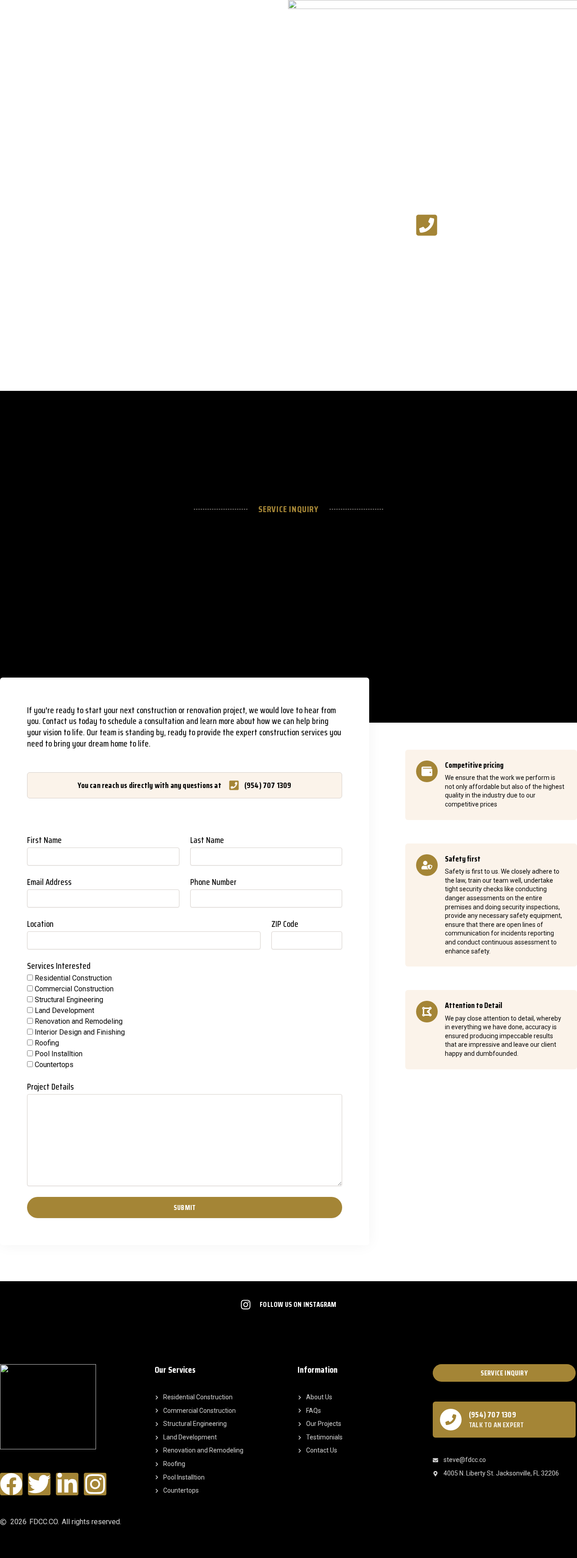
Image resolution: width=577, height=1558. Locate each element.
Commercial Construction (74, 989)
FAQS (169, 223)
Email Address (49, 882)
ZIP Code (284, 924)
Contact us (207, 223)
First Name (44, 840)
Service (42, 223)
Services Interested (59, 966)
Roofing (47, 1043)
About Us (134, 223)
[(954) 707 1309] (451, 1419)
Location (40, 924)
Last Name (207, 840)
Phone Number (213, 882)
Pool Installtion (58, 1053)
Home (8, 223)
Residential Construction (73, 978)
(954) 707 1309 (492, 1414)
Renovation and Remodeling (79, 1021)
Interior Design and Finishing (80, 1032)
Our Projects (86, 223)
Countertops (54, 1064)
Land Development (64, 1010)
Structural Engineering (69, 999)
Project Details (50, 1087)
